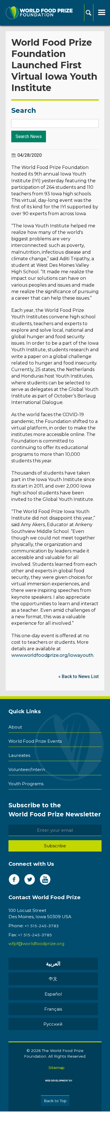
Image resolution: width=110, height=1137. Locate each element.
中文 (53, 978)
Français (53, 1009)
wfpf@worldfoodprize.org (36, 943)
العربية (53, 964)
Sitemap (57, 1067)
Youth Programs (25, 783)
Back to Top (55, 1100)
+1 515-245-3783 (42, 926)
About (15, 727)
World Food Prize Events (35, 741)
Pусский (53, 1024)
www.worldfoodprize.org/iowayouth (52, 655)
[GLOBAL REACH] (55, 1084)
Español (53, 994)
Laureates (19, 755)
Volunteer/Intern (26, 769)
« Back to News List (78, 676)
